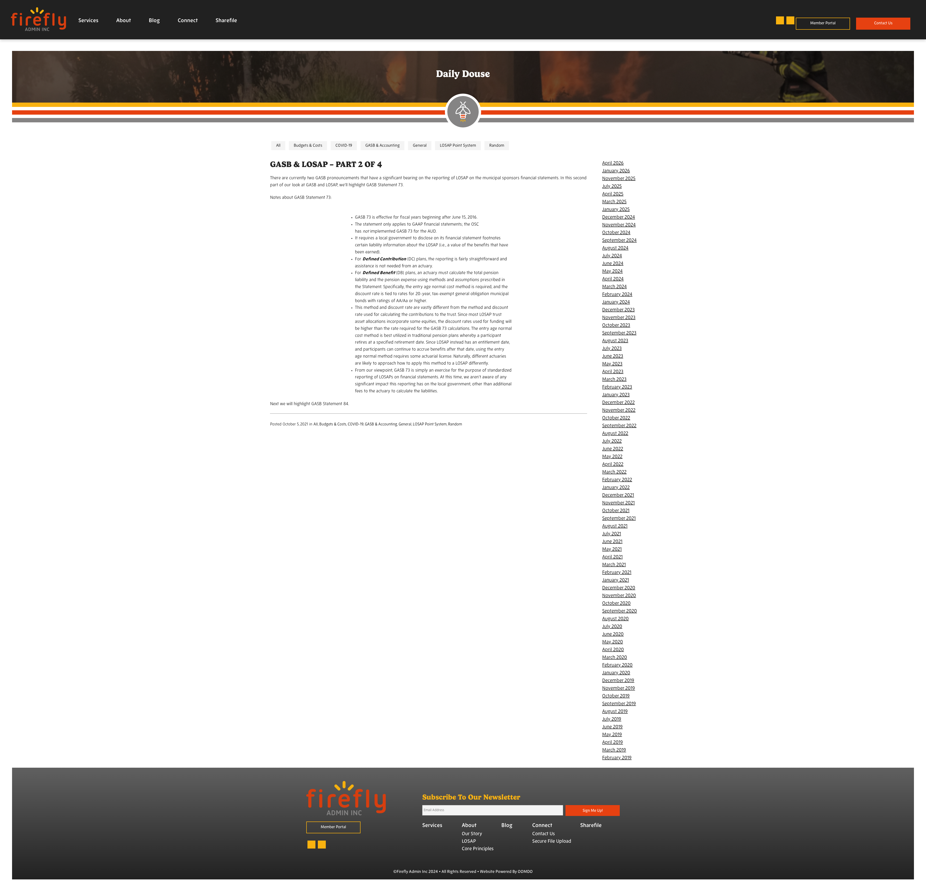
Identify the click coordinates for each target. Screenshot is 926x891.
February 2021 (616, 572)
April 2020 (613, 649)
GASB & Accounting (382, 146)
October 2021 (615, 510)
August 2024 (615, 248)
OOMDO (525, 872)
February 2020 (617, 665)
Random (496, 146)
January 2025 (616, 209)
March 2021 (614, 565)
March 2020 (614, 657)
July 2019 (611, 719)
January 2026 (616, 171)
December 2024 (618, 217)
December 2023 (618, 310)
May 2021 (612, 549)
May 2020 (612, 642)
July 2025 (612, 186)
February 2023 (617, 387)
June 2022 (612, 449)
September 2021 (619, 518)
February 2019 (617, 758)
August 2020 (615, 619)
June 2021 (612, 541)
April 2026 (613, 163)
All (278, 146)
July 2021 (611, 534)
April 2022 (612, 464)
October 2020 (616, 603)
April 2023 (612, 371)
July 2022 (612, 441)
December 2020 (618, 588)
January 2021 (615, 580)
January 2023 (616, 395)
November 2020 (619, 595)
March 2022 (614, 472)
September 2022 (619, 426)
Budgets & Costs (308, 146)
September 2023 (619, 333)
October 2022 (616, 418)
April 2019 (612, 742)
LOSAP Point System (458, 146)
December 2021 (618, 495)
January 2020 (616, 673)
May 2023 (612, 364)
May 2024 (612, 271)
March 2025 (614, 202)
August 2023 (615, 341)
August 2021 (614, 526)
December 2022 (618, 402)
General (420, 146)
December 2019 (618, 680)
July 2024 (612, 256)
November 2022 (618, 410)
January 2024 (616, 302)
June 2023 (612, 356)
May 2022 (612, 456)
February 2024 (617, 294)
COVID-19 (343, 146)
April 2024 (613, 279)
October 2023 (616, 325)
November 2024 (619, 225)
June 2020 (613, 634)
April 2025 (612, 194)
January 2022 (616, 487)
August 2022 (615, 433)
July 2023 (612, 348)
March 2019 (614, 750)
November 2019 (618, 688)
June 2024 (612, 263)
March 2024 (614, 287)
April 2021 (612, 557)
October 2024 (616, 232)
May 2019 (612, 734)
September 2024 (619, 240)
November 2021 (618, 503)
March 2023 (614, 379)
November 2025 (618, 178)
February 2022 (617, 480)
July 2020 (612, 626)
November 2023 (618, 317)
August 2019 (615, 711)
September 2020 (619, 611)
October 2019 (616, 696)
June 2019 (612, 727)
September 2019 (619, 704)
